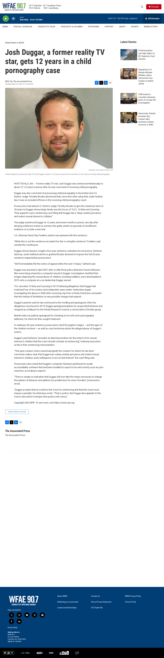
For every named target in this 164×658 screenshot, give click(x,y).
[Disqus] (82, 487)
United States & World (14, 42)
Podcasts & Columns (72, 27)
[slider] (17, 18)
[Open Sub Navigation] (10, 27)
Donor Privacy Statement (101, 602)
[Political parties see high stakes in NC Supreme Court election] (128, 54)
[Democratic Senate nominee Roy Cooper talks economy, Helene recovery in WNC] (128, 117)
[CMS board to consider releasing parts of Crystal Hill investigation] (128, 98)
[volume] (13, 19)
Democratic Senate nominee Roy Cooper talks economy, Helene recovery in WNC (146, 119)
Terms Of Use (130, 602)
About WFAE (62, 596)
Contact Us (95, 596)
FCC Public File (97, 608)
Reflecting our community (67, 602)
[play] (6, 18)
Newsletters (151, 27)
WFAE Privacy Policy (133, 596)
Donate (155, 6)
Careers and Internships (67, 608)
